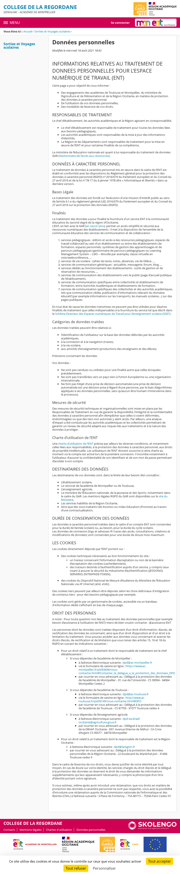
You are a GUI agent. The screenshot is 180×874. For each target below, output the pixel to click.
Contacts (9, 829)
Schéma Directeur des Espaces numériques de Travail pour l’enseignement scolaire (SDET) (113, 314)
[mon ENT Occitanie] (155, 22)
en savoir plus (95, 226)
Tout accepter (159, 861)
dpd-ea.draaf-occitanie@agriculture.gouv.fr (109, 720)
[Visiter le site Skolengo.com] (152, 829)
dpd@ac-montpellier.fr (137, 662)
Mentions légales (30, 829)
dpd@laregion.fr (124, 747)
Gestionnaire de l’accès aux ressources (84, 156)
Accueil (27, 31)
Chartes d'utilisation (59, 829)
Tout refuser (76, 868)
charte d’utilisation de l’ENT (75, 444)
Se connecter (120, 23)
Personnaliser (104, 868)
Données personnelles (90, 829)
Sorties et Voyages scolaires (52, 31)
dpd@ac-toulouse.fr (136, 694)
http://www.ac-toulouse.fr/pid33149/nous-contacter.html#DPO (112, 699)
